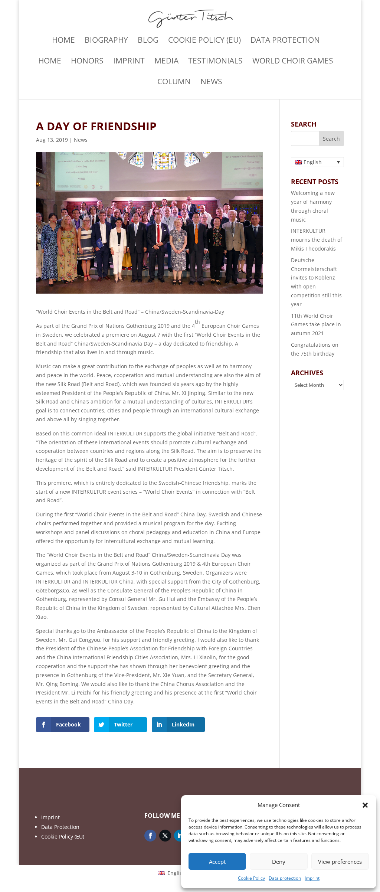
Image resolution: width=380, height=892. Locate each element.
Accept (217, 861)
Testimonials (215, 62)
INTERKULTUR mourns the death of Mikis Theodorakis (316, 239)
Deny (278, 861)
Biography (106, 41)
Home (63, 41)
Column (174, 82)
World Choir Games (292, 62)
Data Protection (60, 826)
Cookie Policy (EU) (204, 41)
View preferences (340, 861)
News (211, 82)
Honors (87, 62)
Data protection (285, 878)
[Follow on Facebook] (150, 836)
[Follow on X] (165, 836)
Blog (148, 41)
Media (166, 62)
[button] (365, 805)
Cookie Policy (251, 878)
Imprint (312, 878)
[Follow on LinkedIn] (180, 836)
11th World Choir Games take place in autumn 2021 (316, 324)
